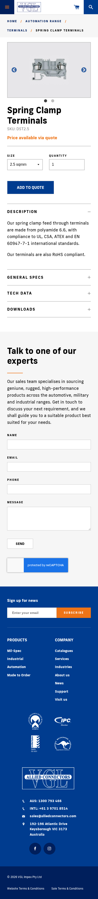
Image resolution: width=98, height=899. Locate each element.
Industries (63, 667)
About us (62, 675)
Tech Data (19, 293)
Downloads (21, 309)
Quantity (58, 155)
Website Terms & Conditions (25, 888)
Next (81, 70)
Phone (13, 480)
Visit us (61, 699)
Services (62, 659)
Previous (12, 70)
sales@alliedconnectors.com (53, 816)
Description (22, 211)
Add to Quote (30, 187)
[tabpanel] (49, 70)
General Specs (25, 277)
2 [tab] (52, 101)
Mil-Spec (14, 651)
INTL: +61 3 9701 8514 (49, 808)
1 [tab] (45, 101)
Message (15, 502)
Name (12, 435)
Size (11, 155)
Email (12, 457)
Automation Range (43, 21)
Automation (16, 667)
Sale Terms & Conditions (67, 888)
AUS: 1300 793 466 (46, 801)
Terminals (17, 30)
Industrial (15, 659)
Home (12, 21)
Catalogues (64, 651)
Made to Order (18, 675)
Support (61, 691)
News (59, 683)
